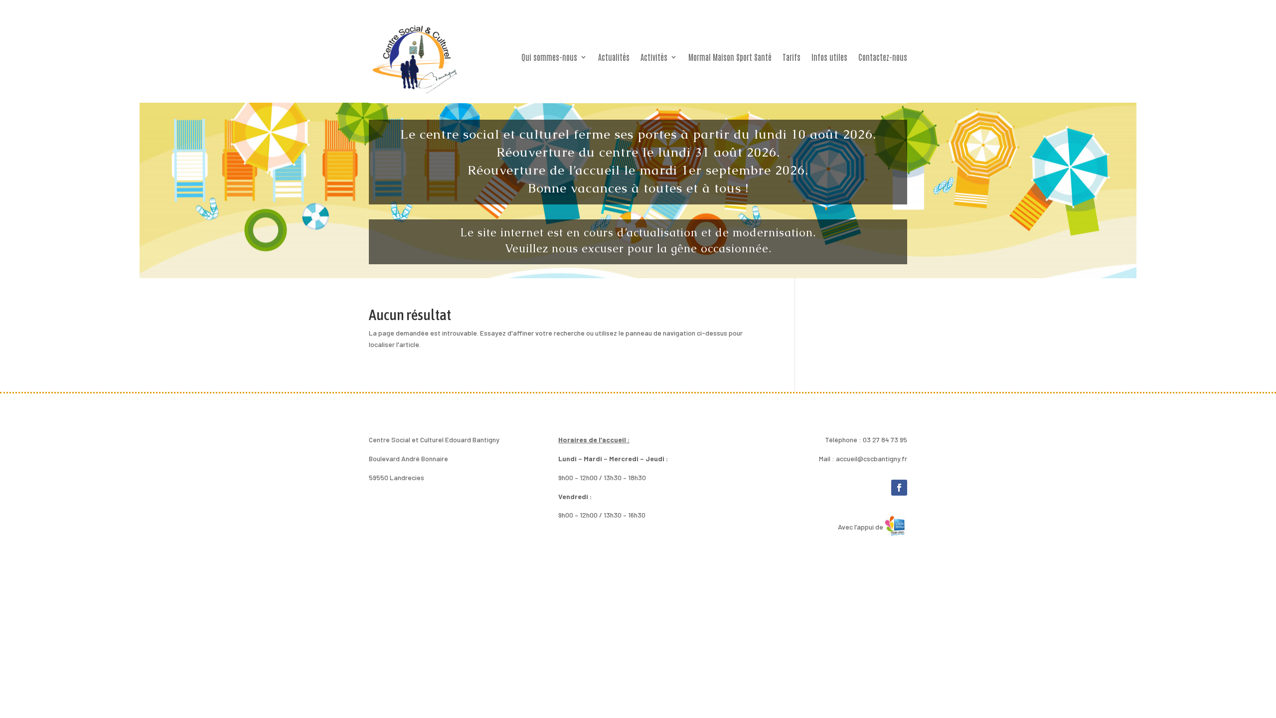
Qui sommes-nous (549, 57)
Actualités (614, 57)
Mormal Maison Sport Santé (730, 57)
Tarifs (791, 57)
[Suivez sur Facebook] (899, 488)
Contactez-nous (882, 57)
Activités (653, 57)
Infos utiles (829, 57)
